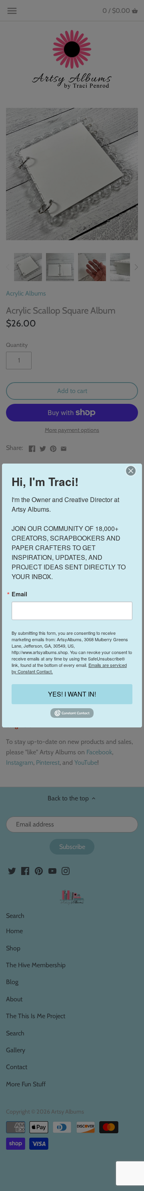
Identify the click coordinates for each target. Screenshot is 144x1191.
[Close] (131, 471)
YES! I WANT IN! (72, 694)
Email (19, 594)
